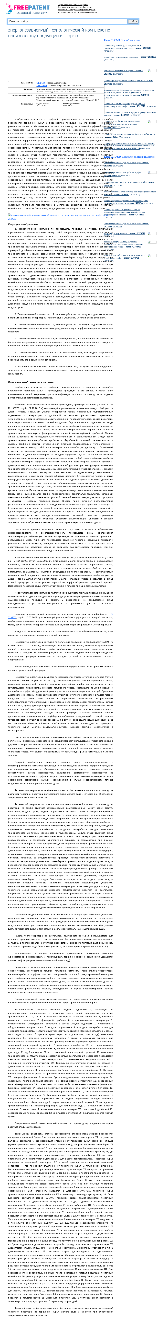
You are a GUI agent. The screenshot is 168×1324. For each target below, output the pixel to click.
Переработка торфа (130, 40)
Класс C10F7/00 (112, 40)
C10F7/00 (40, 83)
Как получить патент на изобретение (75, 7)
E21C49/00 (41, 85)
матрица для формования (124, 233)
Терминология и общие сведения (73, 4)
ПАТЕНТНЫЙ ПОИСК (28, 13)
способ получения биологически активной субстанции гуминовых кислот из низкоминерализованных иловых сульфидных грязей (129, 146)
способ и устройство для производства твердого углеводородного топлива (122, 124)
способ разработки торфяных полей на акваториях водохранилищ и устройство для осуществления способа (124, 212)
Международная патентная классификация (77, 12)
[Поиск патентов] (31, 10)
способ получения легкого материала (130, 57)
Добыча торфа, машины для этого (139, 157)
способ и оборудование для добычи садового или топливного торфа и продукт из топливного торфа (123, 244)
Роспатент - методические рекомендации (76, 9)
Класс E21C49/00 (112, 157)
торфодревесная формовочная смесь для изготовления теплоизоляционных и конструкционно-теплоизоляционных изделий (129, 92)
